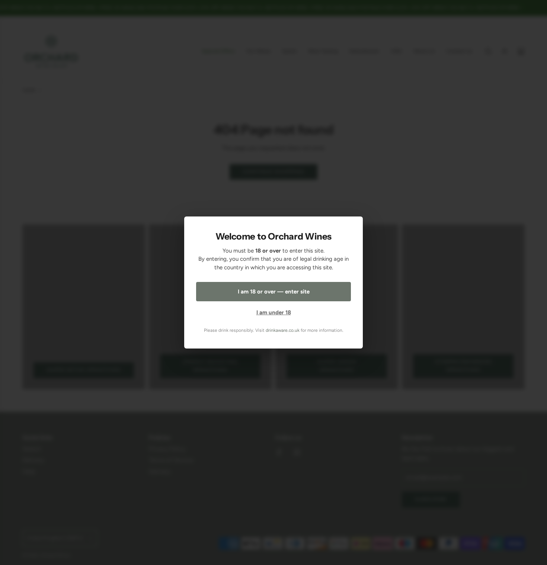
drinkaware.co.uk (283, 330)
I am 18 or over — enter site (274, 291)
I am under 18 (273, 312)
